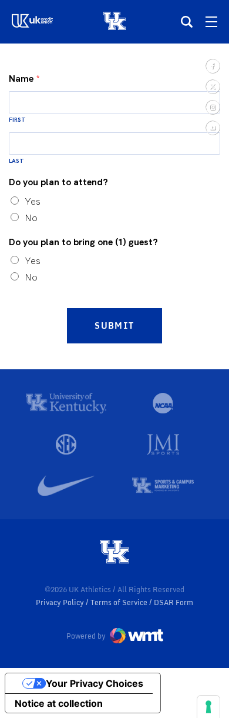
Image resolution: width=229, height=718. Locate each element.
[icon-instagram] (212, 106)
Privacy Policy (61, 602)
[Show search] (187, 22)
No (31, 218)
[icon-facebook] (212, 65)
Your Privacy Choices (94, 683)
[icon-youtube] (212, 127)
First (17, 119)
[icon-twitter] (212, 86)
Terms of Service (119, 602)
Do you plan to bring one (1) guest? (83, 242)
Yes (33, 201)
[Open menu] (211, 21)
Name (24, 79)
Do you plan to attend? (58, 182)
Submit (114, 325)
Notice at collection (59, 703)
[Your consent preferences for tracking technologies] (208, 707)
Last (16, 161)
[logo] (114, 553)
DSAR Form (173, 602)
